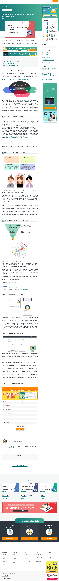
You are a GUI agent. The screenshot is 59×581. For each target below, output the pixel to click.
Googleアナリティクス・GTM (48, 68)
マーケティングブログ (40, 557)
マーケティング (24, 497)
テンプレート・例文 (51, 75)
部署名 (5, 417)
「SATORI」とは (8, 1)
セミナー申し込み (29, 538)
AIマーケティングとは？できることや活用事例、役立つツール (53, 31)
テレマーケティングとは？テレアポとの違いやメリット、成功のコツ (53, 27)
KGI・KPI (55, 68)
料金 (25, 1)
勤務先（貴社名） (6, 405)
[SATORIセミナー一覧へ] (29, 507)
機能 (12, 1)
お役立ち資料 (39, 554)
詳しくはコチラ (25, 289)
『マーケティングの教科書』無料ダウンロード (11, 65)
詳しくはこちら (52, 578)
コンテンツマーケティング (7, 10)
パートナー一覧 (28, 561)
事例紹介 (53, 76)
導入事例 (15, 558)
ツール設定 (49, 74)
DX (43, 68)
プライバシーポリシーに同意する (20, 426)
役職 (4, 420)
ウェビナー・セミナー (53, 70)
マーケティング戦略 (46, 76)
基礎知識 (48, 78)
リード (50, 76)
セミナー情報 (39, 555)
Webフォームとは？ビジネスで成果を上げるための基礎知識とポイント (53, 35)
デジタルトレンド (45, 75)
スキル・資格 (51, 73)
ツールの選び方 (45, 74)
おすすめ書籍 (51, 72)
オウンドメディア (45, 72)
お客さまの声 (16, 560)
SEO (3, 18)
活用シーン (17, 1)
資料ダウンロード (10, 538)
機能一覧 (4, 564)
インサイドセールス (46, 70)
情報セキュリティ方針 (5, 573)
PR (43, 69)
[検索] (56, 47)
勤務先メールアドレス (7, 409)
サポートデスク (28, 555)
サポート (28, 1)
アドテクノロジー (49, 69)
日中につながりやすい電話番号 (8, 413)
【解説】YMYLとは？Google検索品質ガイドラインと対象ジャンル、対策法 (16, 137)
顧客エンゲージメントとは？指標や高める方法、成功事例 (53, 39)
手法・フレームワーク (46, 79)
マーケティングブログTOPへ (20, 465)
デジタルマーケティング (5, 497)
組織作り (51, 79)
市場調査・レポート (53, 78)
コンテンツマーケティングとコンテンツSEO (11, 61)
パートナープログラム (29, 560)
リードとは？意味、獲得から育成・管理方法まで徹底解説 (53, 23)
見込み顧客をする (6, 560)
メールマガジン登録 (39, 558)
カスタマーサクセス (46, 73)
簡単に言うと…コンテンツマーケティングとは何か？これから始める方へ (16, 79)
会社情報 (37, 1)
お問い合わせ (49, 538)
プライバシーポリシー (16, 424)
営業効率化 (44, 78)
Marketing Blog (7, 6)
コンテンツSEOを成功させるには (9, 63)
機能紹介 (4, 558)
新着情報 (50, 558)
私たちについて (51, 555)
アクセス (50, 557)
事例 (21, 1)
